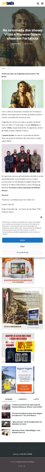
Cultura (9, 68)
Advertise (14, 448)
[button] (41, 217)
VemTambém (16, 44)
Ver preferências (23, 252)
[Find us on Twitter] (24, 466)
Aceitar (22, 240)
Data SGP (36, 448)
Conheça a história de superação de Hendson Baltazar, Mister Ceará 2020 (27, 406)
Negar (22, 246)
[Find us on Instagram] (21, 466)
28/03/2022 (28, 44)
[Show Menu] (42, 3)
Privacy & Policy (25, 448)
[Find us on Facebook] (19, 466)
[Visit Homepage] (8, 3)
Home (3, 68)
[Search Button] (38, 3)
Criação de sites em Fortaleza (25, 461)
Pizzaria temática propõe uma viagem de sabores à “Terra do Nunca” (27, 414)
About (7, 448)
